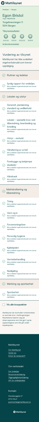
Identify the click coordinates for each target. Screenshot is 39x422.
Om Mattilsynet (14, 350)
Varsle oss (12, 353)
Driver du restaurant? (16, 356)
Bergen (13, 10)
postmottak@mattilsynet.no (19, 402)
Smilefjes (5, 10)
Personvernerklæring (16, 374)
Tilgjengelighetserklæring (18, 377)
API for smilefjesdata (16, 380)
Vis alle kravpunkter (16, 304)
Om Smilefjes (13, 371)
